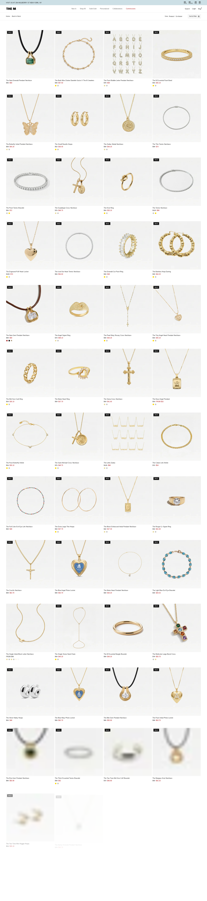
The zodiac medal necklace (113, 144)
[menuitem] (74, 8)
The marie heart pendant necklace (116, 590)
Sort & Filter (193, 16)
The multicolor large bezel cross (164, 654)
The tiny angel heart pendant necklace (166, 335)
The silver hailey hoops (14, 718)
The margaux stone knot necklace (116, 842)
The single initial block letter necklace (20, 654)
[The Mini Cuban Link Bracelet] (30, 876)
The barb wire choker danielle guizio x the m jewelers (74, 80)
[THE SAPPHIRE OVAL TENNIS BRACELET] (176, 876)
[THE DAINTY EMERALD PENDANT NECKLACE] (79, 816)
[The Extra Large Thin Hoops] (79, 500)
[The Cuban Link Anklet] (176, 437)
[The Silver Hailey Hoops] (30, 691)
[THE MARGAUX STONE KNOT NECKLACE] (128, 816)
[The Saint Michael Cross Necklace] (79, 437)
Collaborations (117, 9)
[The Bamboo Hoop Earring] (176, 245)
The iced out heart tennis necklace (67, 272)
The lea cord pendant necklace (163, 842)
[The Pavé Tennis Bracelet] (30, 182)
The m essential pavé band (162, 80)
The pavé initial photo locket (162, 718)
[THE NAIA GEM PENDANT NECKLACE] (30, 309)
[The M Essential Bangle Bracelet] (128, 628)
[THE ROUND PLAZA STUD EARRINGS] (79, 876)
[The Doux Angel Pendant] (176, 373)
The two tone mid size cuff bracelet (117, 778)
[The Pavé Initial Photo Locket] (176, 691)
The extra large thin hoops (64, 527)
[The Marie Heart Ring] (79, 373)
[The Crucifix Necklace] (30, 564)
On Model (179, 16)
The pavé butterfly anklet (15, 463)
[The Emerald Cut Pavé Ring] (128, 245)
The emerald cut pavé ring (113, 272)
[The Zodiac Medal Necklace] (128, 118)
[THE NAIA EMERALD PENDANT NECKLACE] (30, 54)
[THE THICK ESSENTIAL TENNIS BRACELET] (79, 752)
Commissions (130, 9)
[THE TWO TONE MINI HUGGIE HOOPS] (30, 816)
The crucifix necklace (13, 590)
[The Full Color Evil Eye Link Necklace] (30, 500)
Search (187, 9)
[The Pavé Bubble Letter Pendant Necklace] (128, 54)
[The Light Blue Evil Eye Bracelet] (176, 564)
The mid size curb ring (14, 399)
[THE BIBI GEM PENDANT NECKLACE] (128, 691)
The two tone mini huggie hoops (17, 842)
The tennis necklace (159, 208)
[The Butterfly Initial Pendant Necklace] (30, 118)
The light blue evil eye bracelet (163, 590)
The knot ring (109, 208)
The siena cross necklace (113, 399)
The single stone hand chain (65, 654)
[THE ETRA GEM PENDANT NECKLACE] (30, 752)
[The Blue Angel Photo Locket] (79, 564)
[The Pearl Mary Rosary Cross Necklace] (128, 309)
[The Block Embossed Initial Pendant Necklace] (128, 500)
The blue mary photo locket (65, 718)
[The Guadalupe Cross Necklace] (79, 182)
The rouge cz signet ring (161, 527)
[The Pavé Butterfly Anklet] (30, 437)
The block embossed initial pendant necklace (120, 527)
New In (74, 9)
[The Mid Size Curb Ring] (30, 373)
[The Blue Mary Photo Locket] (79, 691)
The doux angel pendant (161, 399)
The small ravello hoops (63, 144)
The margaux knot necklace (162, 778)
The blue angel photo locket (65, 590)
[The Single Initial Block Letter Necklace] (30, 628)
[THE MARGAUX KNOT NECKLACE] (176, 752)
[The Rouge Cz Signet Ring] (176, 500)
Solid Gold (92, 9)
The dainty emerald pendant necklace (68, 842)
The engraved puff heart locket (17, 272)
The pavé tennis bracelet (15, 208)
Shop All (83, 9)
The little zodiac (109, 463)
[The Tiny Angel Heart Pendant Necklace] (176, 309)
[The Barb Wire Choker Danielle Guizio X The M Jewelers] (79, 54)
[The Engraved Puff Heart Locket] (30, 245)
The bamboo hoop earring (161, 272)
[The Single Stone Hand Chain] (79, 628)
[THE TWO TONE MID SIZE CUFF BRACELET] (128, 752)
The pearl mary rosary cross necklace (117, 335)
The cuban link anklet (160, 463)
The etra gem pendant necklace (17, 778)
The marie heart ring (62, 399)
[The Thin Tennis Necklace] (176, 118)
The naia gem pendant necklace (17, 335)
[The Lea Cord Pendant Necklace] (176, 816)
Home (8, 16)
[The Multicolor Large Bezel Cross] (176, 628)
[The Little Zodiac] (128, 437)
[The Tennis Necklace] (176, 182)
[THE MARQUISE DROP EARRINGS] (128, 876)
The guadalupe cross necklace (66, 208)
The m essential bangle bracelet (115, 654)
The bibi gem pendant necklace (115, 718)
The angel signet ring (62, 335)
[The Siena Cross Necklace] (128, 373)
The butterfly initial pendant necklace (19, 144)
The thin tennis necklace (161, 144)
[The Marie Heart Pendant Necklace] (128, 564)
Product (171, 16)
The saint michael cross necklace (67, 463)
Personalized (104, 9)
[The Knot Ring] (128, 182)
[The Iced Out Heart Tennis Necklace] (79, 245)
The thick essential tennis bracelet (67, 778)
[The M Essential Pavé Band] (176, 54)
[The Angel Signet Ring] (79, 309)
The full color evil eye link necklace (19, 527)
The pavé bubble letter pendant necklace (118, 80)
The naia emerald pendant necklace (19, 80)
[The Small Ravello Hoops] (79, 118)
